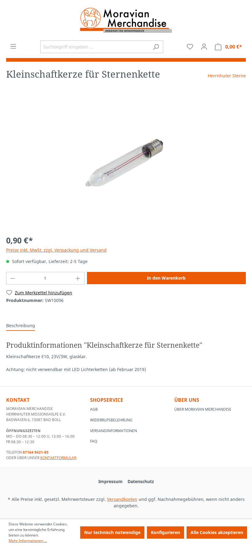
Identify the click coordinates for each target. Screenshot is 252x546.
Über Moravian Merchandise (202, 409)
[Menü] (13, 46)
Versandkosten (122, 499)
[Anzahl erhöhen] (78, 278)
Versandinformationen (113, 430)
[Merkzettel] (190, 46)
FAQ (93, 441)
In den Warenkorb (166, 278)
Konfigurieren (165, 532)
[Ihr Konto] (204, 46)
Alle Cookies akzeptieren (217, 532)
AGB (94, 409)
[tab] (20, 326)
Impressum (110, 481)
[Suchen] (156, 47)
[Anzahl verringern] (12, 278)
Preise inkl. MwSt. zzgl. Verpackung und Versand (56, 250)
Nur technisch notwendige (112, 532)
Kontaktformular (58, 457)
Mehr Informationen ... (28, 540)
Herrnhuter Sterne (227, 76)
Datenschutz (141, 481)
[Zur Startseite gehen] (126, 20)
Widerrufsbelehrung (111, 420)
